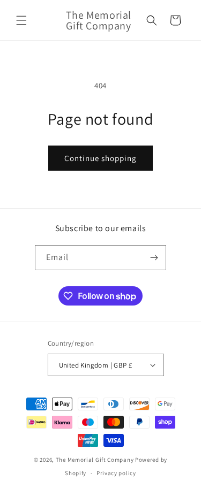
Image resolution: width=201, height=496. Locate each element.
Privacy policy (116, 473)
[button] (21, 20)
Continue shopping (100, 158)
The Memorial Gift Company (95, 459)
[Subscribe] (154, 257)
